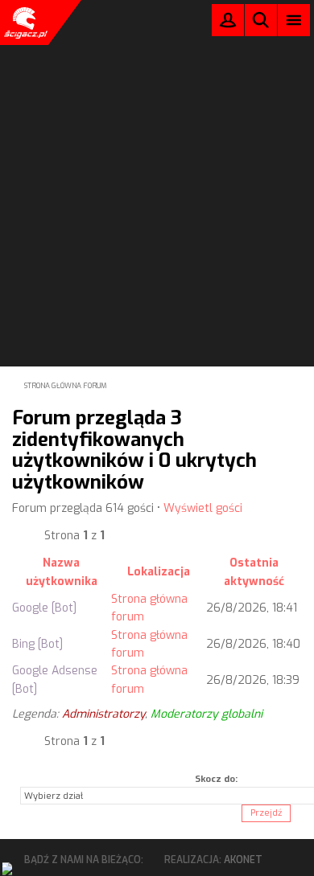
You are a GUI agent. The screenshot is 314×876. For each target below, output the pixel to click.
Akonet (243, 859)
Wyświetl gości (202, 508)
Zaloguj (228, 23)
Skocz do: (216, 779)
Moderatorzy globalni (206, 714)
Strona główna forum (65, 386)
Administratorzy (103, 714)
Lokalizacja (158, 571)
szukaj (261, 19)
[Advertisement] (157, 161)
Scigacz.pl (24, 22)
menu (294, 19)
